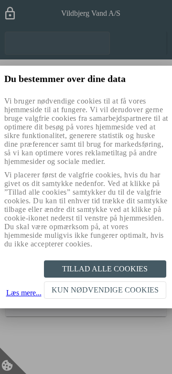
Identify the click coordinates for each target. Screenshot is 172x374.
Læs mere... (24, 293)
